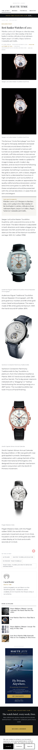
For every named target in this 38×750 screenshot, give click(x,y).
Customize (19, 746)
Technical (23, 10)
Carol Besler (7, 44)
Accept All (8, 746)
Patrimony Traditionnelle (12, 561)
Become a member (19, 729)
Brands (14, 10)
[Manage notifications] (33, 550)
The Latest (6, 10)
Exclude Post (13, 20)
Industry (33, 10)
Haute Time (5, 20)
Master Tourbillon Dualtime (23, 557)
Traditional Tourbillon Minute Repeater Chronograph (17, 565)
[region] (19, 749)
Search (23, 3)
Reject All (29, 746)
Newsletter (16, 3)
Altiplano (6, 557)
